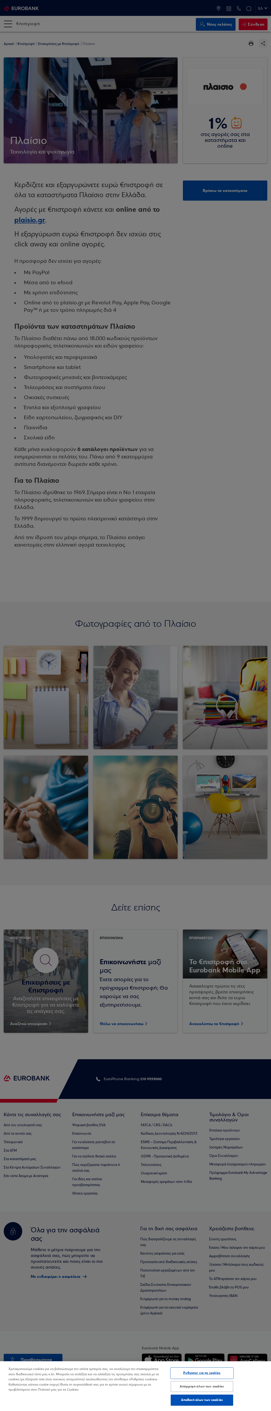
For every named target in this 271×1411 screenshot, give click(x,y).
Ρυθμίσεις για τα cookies (201, 1373)
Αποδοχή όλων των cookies (202, 1400)
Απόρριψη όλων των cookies (202, 1386)
